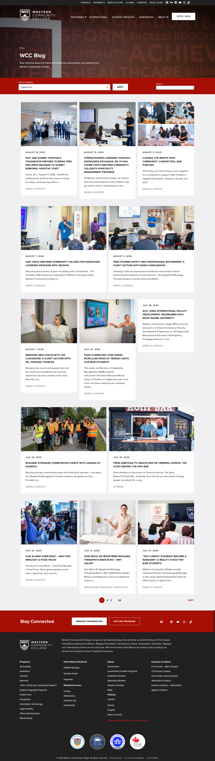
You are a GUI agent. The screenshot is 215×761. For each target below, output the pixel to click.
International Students (75, 661)
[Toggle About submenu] (167, 17)
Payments (99, 2)
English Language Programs (33, 689)
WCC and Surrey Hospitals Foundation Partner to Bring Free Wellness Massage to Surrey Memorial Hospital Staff (49, 163)
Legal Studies (26, 708)
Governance (113, 666)
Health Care (25, 694)
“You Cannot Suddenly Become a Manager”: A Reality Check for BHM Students (164, 560)
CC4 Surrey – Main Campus (164, 666)
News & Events (35, 188)
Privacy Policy (116, 758)
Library (67, 691)
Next (191, 600)
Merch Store (115, 2)
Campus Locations (161, 661)
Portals (86, 2)
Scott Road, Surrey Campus (164, 675)
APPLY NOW (183, 16)
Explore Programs (124, 621)
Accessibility (152, 758)
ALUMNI (130, 2)
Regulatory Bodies (116, 680)
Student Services (123, 17)
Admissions (146, 17)
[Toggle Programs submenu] (85, 17)
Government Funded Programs (122, 671)
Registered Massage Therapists (106, 587)
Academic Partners (117, 675)
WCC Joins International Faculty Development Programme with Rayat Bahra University (165, 314)
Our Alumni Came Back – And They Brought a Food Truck (48, 558)
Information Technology (31, 704)
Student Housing (116, 685)
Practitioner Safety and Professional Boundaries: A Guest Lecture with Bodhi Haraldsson (149, 263)
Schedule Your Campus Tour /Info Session (128, 720)
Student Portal (71, 673)
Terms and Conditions (134, 758)
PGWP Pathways (72, 667)
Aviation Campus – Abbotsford (166, 685)
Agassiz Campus (159, 689)
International (98, 17)
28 (119, 600)
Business (24, 680)
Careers (142, 2)
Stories (118, 486)
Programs (77, 17)
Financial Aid (70, 700)
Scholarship (69, 705)
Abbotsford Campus (161, 680)
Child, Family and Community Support (38, 685)
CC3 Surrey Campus (161, 671)
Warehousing (26, 718)
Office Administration (30, 713)
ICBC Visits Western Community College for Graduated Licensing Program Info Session (63, 263)
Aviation (24, 675)
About (162, 17)
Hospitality (25, 699)
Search (159, 83)
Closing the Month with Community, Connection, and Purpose (162, 161)
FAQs (110, 689)
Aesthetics (25, 671)
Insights (111, 709)
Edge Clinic (156, 2)
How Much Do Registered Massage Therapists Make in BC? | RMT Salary (107, 560)
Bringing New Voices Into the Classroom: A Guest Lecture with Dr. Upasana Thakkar (48, 358)
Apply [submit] (120, 87)
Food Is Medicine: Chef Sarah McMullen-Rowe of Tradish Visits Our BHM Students (106, 358)
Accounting (25, 666)
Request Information (89, 621)
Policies (112, 694)
